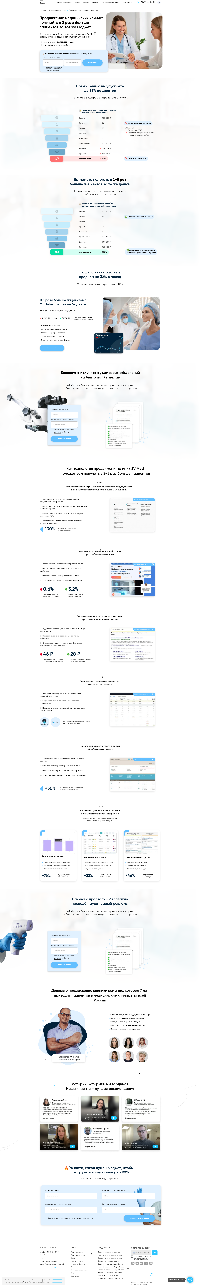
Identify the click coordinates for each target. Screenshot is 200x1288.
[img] (159, 2)
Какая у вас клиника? (52, 1190)
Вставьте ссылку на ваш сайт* (114, 1204)
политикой (49, 70)
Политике (45, 1282)
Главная (43, 10)
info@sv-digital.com (51, 1261)
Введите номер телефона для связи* (62, 419)
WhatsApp (43, 1255)
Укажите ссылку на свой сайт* (60, 409)
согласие (52, 67)
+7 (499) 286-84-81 (147, 2)
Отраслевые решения (57, 10)
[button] (141, 1138)
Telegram (43, 1258)
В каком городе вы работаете (113, 1190)
